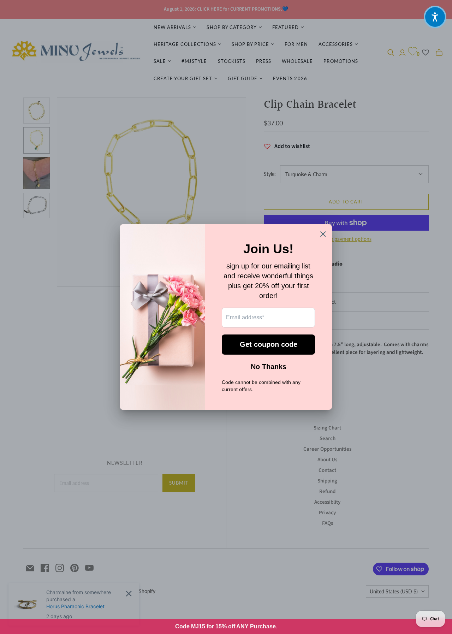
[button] (435, 17)
